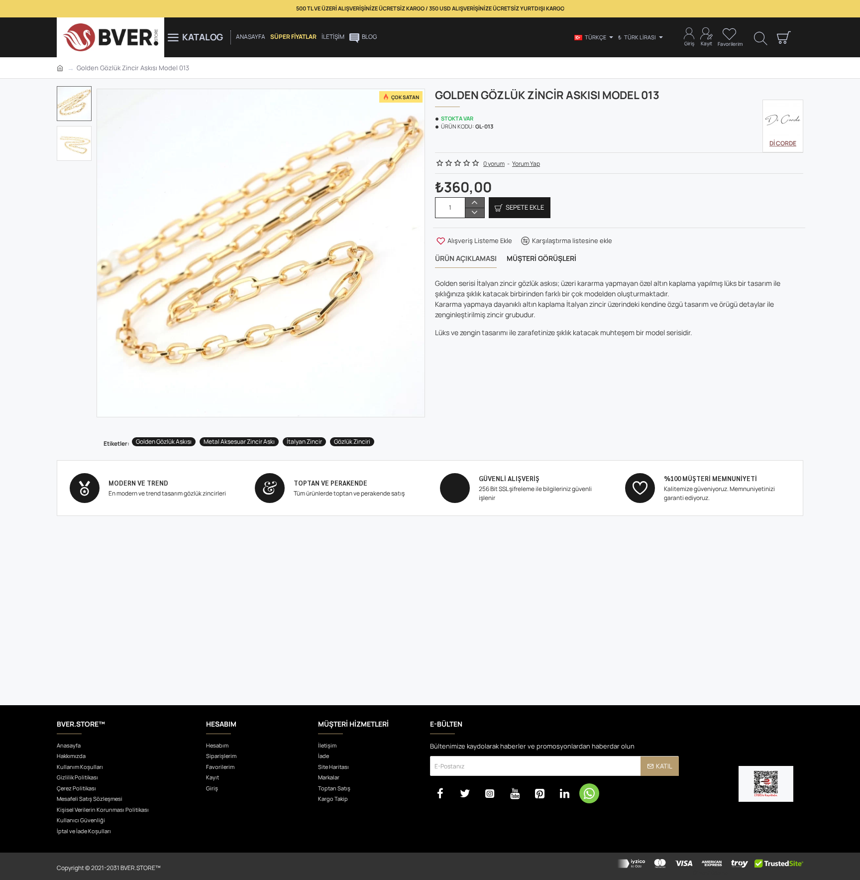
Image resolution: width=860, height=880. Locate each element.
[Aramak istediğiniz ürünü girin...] (760, 37)
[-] (474, 213)
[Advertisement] (430, 623)
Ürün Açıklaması (466, 258)
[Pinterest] (539, 793)
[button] (76, 94)
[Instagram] (490, 793)
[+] (474, 203)
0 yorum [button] (494, 163)
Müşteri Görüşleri (541, 258)
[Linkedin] (564, 793)
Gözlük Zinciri (352, 441)
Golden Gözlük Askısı (164, 441)
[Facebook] (440, 793)
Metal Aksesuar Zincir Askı (239, 441)
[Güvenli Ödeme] (710, 866)
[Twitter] (465, 793)
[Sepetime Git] (783, 37)
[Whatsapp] (589, 793)
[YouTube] (515, 793)
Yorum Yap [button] (526, 163)
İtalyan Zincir (304, 441)
